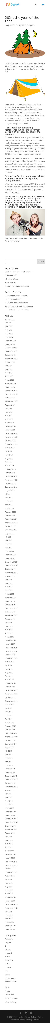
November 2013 (11, 865)
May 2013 (8, 886)
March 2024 (9, 423)
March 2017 (9, 722)
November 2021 (11, 523)
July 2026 (8, 323)
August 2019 (9, 619)
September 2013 (11, 872)
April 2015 (8, 804)
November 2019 (11, 608)
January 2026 (10, 344)
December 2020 (11, 562)
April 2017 (8, 719)
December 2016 (11, 733)
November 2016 (11, 737)
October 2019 (10, 612)
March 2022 (9, 508)
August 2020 (9, 576)
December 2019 (11, 605)
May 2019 (8, 630)
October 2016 (10, 740)
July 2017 (8, 708)
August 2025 (9, 362)
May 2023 (8, 458)
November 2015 (11, 779)
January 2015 (10, 815)
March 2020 (9, 594)
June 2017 (8, 712)
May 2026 (8, 330)
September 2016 (11, 744)
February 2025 (10, 383)
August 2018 (9, 662)
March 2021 (9, 551)
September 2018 (11, 658)
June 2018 (8, 669)
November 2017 (11, 694)
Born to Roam (10, 282)
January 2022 (10, 515)
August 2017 (9, 705)
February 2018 (10, 683)
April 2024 (8, 419)
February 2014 (10, 854)
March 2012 (9, 922)
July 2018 (8, 665)
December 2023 (11, 433)
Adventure (9, 939)
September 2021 (11, 530)
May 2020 (8, 587)
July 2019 (8, 622)
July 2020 (8, 580)
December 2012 (11, 904)
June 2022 (8, 498)
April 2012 (8, 919)
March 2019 (9, 637)
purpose (8, 967)
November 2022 (11, 480)
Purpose (8, 964)
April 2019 (8, 633)
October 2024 (10, 398)
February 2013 (10, 897)
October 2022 (10, 483)
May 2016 (8, 758)
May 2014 (8, 844)
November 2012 (11, 908)
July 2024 (8, 408)
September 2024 (11, 401)
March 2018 (9, 679)
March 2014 (9, 851)
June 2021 (8, 540)
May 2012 (8, 915)
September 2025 (11, 358)
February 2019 (10, 640)
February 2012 (10, 926)
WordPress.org (10, 1002)
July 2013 (8, 879)
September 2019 (11, 615)
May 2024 (8, 415)
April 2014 (8, 847)
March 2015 (9, 808)
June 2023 (8, 455)
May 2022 (8, 501)
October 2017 (10, 697)
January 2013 (10, 901)
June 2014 (8, 840)
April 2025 (8, 376)
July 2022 (8, 494)
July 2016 (8, 751)
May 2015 (8, 801)
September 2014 (11, 829)
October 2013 (10, 869)
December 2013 (11, 861)
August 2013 (9, 876)
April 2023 (8, 462)
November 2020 (11, 565)
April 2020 (8, 590)
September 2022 (11, 487)
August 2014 (9, 833)
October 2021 (10, 526)
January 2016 (10, 772)
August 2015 (9, 790)
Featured (8, 953)
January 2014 (10, 858)
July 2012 (8, 911)
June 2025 (8, 369)
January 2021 (10, 558)
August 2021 (9, 533)
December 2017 (11, 690)
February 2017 (10, 726)
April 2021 (8, 548)
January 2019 (10, 644)
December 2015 (11, 776)
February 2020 (10, 597)
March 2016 (9, 765)
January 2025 (10, 387)
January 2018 (10, 687)
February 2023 (10, 469)
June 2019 (8, 626)
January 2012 (10, 929)
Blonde (7, 946)
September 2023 (11, 444)
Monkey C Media (32, 1020)
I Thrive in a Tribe (11, 279)
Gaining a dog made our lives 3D (17, 286)
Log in (7, 991)
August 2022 (9, 490)
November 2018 (11, 651)
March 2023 (9, 465)
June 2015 (8, 797)
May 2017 (8, 715)
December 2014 (11, 819)
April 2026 (8, 333)
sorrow (7, 974)
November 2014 (11, 822)
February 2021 (10, 555)
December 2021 (11, 519)
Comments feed (11, 998)
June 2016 (8, 754)
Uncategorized (10, 978)
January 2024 (10, 430)
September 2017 (11, 701)
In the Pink (9, 960)
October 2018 (10, 655)
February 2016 (10, 769)
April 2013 (8, 890)
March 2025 (9, 380)
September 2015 (11, 787)
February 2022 (10, 512)
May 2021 (8, 544)
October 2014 (10, 826)
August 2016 (9, 747)
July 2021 (8, 537)
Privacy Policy (30, 1017)
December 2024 (11, 391)
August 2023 (9, 448)
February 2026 (10, 341)
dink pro (8, 949)
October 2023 (10, 441)
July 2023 (8, 451)
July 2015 (8, 794)
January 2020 (10, 601)
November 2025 (11, 351)
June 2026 (8, 326)
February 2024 (10, 426)
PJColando (11, 25)
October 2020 (10, 569)
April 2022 (8, 505)
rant (6, 971)
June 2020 (8, 583)
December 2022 (11, 476)
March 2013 (9, 894)
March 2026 (9, 337)
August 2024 (9, 405)
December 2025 (11, 348)
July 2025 (8, 366)
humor (7, 957)
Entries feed (9, 995)
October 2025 (10, 355)
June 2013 (8, 883)
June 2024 (8, 412)
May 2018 (8, 672)
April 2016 (8, 762)
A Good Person (11, 275)
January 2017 (10, 729)
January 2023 (10, 473)
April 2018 (8, 676)
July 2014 (8, 836)
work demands (10, 981)
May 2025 (8, 373)
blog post (31, 25)
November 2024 (11, 394)
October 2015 (10, 783)
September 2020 (11, 572)
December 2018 (11, 647)
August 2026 (9, 319)
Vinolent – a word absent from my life (19, 272)
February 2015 (10, 812)
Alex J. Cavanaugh (11, 306)
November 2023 (11, 437)
